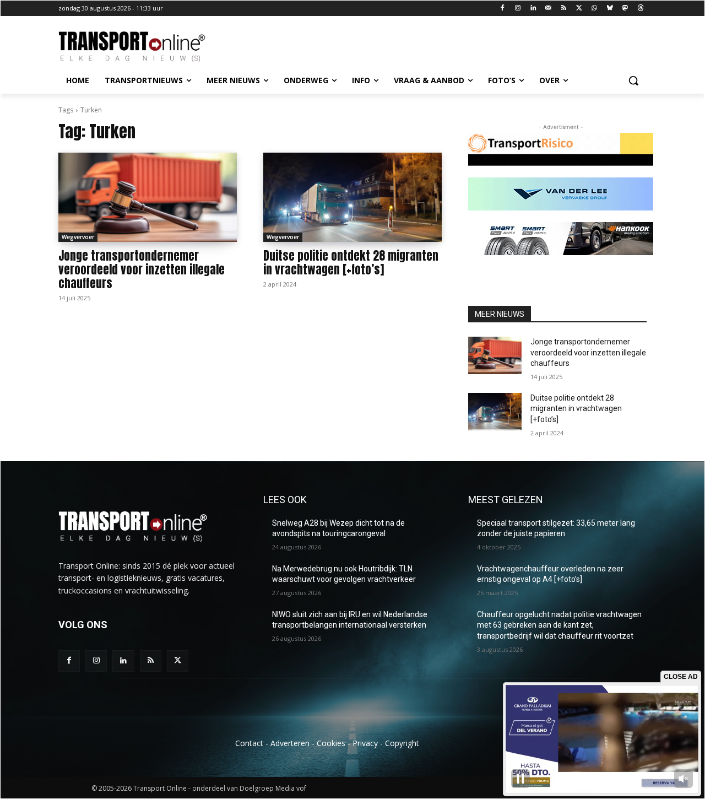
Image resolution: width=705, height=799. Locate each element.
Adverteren (290, 743)
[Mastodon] (625, 8)
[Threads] (640, 8)
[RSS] (563, 8)
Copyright (402, 743)
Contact (249, 743)
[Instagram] (518, 8)
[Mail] (548, 8)
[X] (579, 8)
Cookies (331, 743)
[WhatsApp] (594, 8)
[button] (633, 80)
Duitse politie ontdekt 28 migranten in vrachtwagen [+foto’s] (350, 262)
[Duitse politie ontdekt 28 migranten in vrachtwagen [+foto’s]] (352, 197)
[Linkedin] (533, 8)
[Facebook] (502, 8)
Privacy (365, 743)
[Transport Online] (146, 46)
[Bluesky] (610, 8)
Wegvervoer (78, 237)
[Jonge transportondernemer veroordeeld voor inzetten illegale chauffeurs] (147, 197)
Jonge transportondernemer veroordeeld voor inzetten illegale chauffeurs (141, 269)
